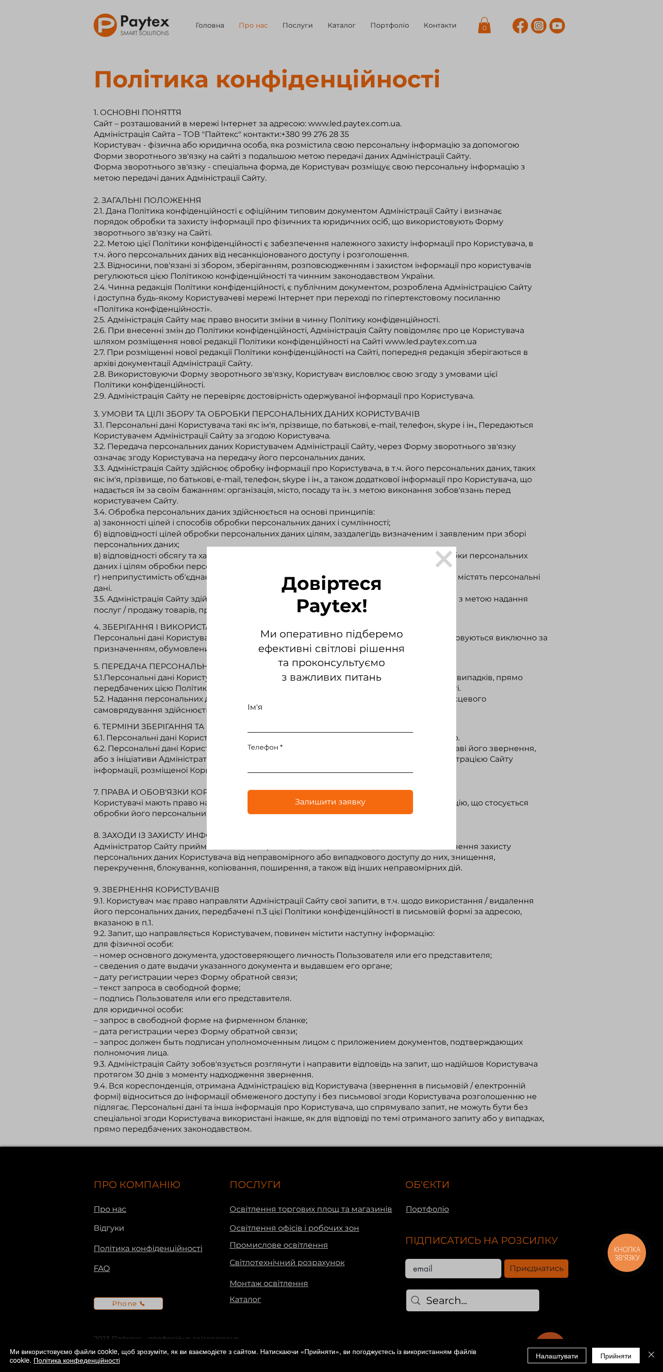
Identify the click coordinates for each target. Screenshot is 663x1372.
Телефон (263, 747)
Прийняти (615, 1355)
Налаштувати (557, 1355)
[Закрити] (651, 1355)
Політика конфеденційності (76, 1360)
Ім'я (255, 707)
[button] (443, 559)
